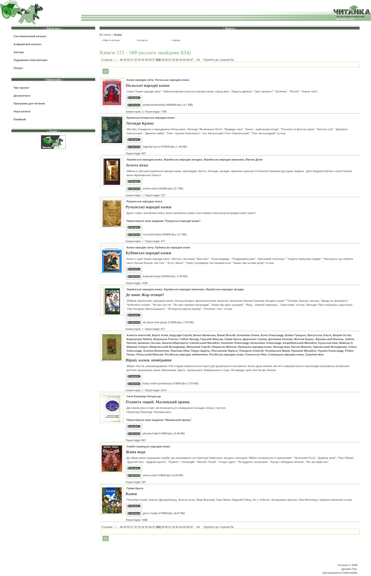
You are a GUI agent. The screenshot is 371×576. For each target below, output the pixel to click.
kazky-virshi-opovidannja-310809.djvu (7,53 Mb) (170, 383)
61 (170, 59)
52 (135, 59)
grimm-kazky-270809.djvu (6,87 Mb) (163, 513)
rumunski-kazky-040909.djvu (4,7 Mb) (164, 234)
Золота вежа (137, 165)
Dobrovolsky (350, 572)
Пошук (18, 68)
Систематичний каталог (30, 36)
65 (184, 59)
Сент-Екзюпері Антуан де (144, 396)
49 (124, 59)
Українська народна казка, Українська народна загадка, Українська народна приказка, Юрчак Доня (194, 159)
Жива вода (135, 452)
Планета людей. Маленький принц (157, 402)
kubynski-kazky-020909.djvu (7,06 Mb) (165, 276)
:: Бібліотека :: (53, 28)
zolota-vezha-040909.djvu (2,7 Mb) (162, 188)
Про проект (21, 88)
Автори (19, 52)
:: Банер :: (53, 131)
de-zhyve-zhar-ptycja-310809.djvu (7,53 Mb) (168, 322)
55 (146, 59)
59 (162, 59)
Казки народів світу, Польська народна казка (158, 80)
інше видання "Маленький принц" (168, 420)
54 (142, 59)
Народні (176, 40)
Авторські (142, 40)
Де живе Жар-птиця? (145, 294)
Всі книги (105, 34)
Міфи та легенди (111, 40)
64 (180, 59)
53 (139, 59)
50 (128, 59)
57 (153, 59)
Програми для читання (29, 103)
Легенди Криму (140, 123)
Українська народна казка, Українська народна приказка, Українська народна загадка (185, 289)
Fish (354, 569)
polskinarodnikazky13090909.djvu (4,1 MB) (167, 104)
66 (188, 59)
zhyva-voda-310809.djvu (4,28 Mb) (162, 475)
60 (166, 59)
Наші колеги (22, 111)
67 (191, 59)
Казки (131, 493)
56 (150, 59)
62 (173, 59)
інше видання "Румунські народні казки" (173, 221)
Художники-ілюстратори (30, 60)
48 (121, 59)
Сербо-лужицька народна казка (148, 446)
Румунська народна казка (144, 201)
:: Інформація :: (53, 79)
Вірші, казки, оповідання (149, 360)
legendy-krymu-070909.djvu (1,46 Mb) (164, 146)
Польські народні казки (147, 85)
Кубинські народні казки (148, 253)
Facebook (20, 119)
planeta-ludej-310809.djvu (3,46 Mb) (163, 433)
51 (132, 59)
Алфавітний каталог (28, 44)
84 (198, 59)
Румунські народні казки (148, 207)
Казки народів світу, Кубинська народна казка (158, 247)
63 (177, 59)
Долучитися (22, 95)
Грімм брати (135, 488)
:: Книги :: (229, 28)
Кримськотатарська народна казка (151, 117)
